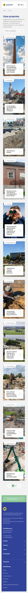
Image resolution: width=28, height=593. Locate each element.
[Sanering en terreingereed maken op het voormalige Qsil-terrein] (20, 69)
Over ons (5, 573)
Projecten (5, 579)
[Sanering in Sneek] (20, 151)
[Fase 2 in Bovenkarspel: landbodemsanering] (20, 432)
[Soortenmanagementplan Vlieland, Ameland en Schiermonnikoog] (20, 230)
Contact (5, 587)
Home (4, 10)
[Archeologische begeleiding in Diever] (20, 313)
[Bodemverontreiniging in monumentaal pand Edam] (20, 193)
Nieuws (5, 581)
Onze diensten (7, 576)
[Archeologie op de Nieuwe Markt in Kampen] (20, 108)
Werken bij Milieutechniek (10, 584)
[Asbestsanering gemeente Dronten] (20, 270)
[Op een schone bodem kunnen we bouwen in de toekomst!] (20, 354)
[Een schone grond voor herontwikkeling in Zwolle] (20, 394)
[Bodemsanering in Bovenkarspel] (20, 475)
